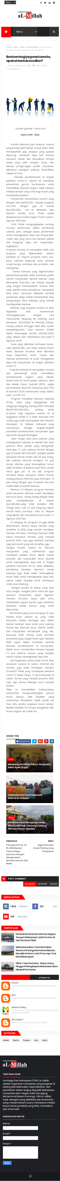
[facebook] (41, 3)
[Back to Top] (30, 1176)
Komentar (44, 977)
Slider (22, 47)
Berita (11, 818)
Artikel (6, 1040)
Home (9, 47)
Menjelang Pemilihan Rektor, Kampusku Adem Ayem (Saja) (29, 766)
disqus (53, 884)
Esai (10, 790)
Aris (14, 995)
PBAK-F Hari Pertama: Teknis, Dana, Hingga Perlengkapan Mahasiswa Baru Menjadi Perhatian (37, 966)
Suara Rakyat (32, 47)
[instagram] (54, 3)
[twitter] (45, 3)
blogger (42, 884)
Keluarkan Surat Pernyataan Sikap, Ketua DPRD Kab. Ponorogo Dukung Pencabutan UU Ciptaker (27, 825)
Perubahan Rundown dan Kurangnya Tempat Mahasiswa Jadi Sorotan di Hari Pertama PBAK (36, 937)
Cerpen (26, 1040)
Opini (15, 47)
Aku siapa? (17, 1019)
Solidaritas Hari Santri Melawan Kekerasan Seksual (25, 796)
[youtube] (49, 3)
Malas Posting (19, 1007)
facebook (30, 884)
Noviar (15, 983)
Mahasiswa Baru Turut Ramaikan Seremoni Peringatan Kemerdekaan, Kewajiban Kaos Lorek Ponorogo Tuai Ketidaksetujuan (36, 952)
